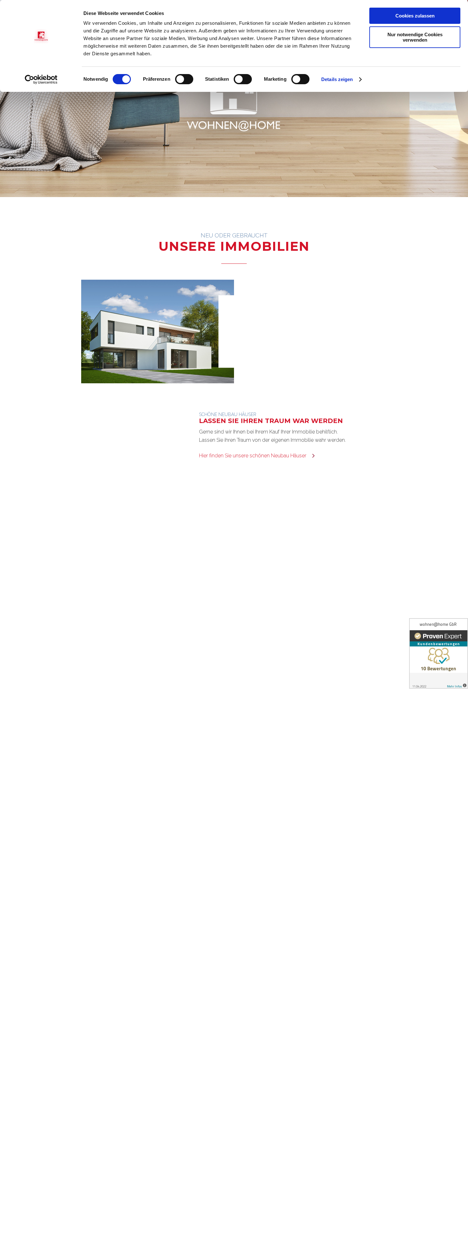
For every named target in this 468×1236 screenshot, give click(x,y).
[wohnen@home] (234, 98)
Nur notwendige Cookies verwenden (415, 37)
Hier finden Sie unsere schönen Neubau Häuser (252, 456)
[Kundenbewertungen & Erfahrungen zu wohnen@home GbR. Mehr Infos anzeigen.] (438, 687)
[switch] (184, 79)
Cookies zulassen (415, 15)
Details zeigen (337, 79)
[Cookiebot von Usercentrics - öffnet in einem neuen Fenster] (41, 79)
